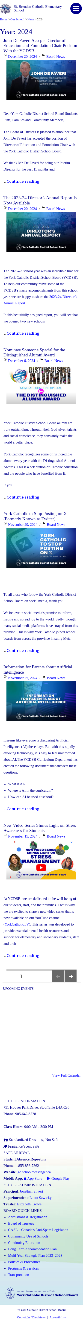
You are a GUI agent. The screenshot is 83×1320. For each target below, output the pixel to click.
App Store (34, 1178)
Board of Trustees (21, 1223)
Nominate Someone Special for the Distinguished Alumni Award (34, 352)
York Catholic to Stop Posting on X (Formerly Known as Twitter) (35, 516)
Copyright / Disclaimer (31, 1317)
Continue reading (23, 181)
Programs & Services (23, 1268)
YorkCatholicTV (17, 924)
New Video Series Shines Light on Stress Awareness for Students (39, 828)
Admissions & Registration (27, 1217)
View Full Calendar (66, 1075)
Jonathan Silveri (31, 1191)
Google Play (60, 1178)
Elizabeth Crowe (29, 1204)
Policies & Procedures (24, 1262)
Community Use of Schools (28, 1236)
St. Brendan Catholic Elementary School (38, 8)
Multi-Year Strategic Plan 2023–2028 (35, 1255)
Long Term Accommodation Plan (32, 1249)
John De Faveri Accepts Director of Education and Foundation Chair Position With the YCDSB (40, 45)
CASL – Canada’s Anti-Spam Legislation (38, 1230)
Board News (55, 56)
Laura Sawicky (41, 1198)
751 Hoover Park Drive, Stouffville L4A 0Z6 (36, 1107)
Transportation (18, 1275)
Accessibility (58, 1317)
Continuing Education (24, 1243)
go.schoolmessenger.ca (34, 1172)
